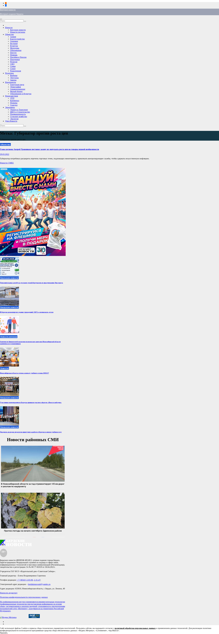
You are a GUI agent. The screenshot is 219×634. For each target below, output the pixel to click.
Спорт (13, 69)
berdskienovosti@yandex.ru (39, 584)
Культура (14, 46)
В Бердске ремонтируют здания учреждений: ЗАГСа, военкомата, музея (26, 312)
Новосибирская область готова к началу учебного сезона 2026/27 (24, 373)
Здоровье (14, 41)
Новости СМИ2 (7, 163)
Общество (9, 34)
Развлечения (15, 71)
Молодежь (14, 48)
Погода (13, 53)
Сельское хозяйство (18, 116)
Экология (14, 119)
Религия (13, 62)
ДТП (12, 98)
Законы (13, 80)
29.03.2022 (4, 154)
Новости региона (17, 32)
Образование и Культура (20, 94)
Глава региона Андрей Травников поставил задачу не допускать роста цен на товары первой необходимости (49, 149)
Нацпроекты (10, 82)
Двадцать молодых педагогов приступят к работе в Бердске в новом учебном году (31, 432)
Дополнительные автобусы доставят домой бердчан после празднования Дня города (31, 283)
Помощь (13, 55)
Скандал (13, 105)
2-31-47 (37, 580)
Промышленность (18, 114)
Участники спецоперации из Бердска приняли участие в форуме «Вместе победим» (31, 402)
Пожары (13, 103)
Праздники (15, 59)
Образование (15, 50)
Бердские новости (8, 10)
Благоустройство (17, 39)
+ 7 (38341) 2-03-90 (25, 580)
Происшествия (11, 96)
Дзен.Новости (11, 121)
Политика (9, 73)
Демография (15, 87)
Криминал (14, 100)
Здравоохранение (17, 89)
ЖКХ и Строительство (20, 112)
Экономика (10, 107)
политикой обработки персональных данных (135, 628)
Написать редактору (8, 593)
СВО (12, 64)
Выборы (13, 75)
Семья (12, 66)
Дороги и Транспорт (19, 110)
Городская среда (17, 84)
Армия (13, 37)
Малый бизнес (16, 91)
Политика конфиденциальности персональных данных (24, 597)
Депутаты (14, 78)
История (13, 43)
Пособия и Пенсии (18, 57)
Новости (9, 27)
